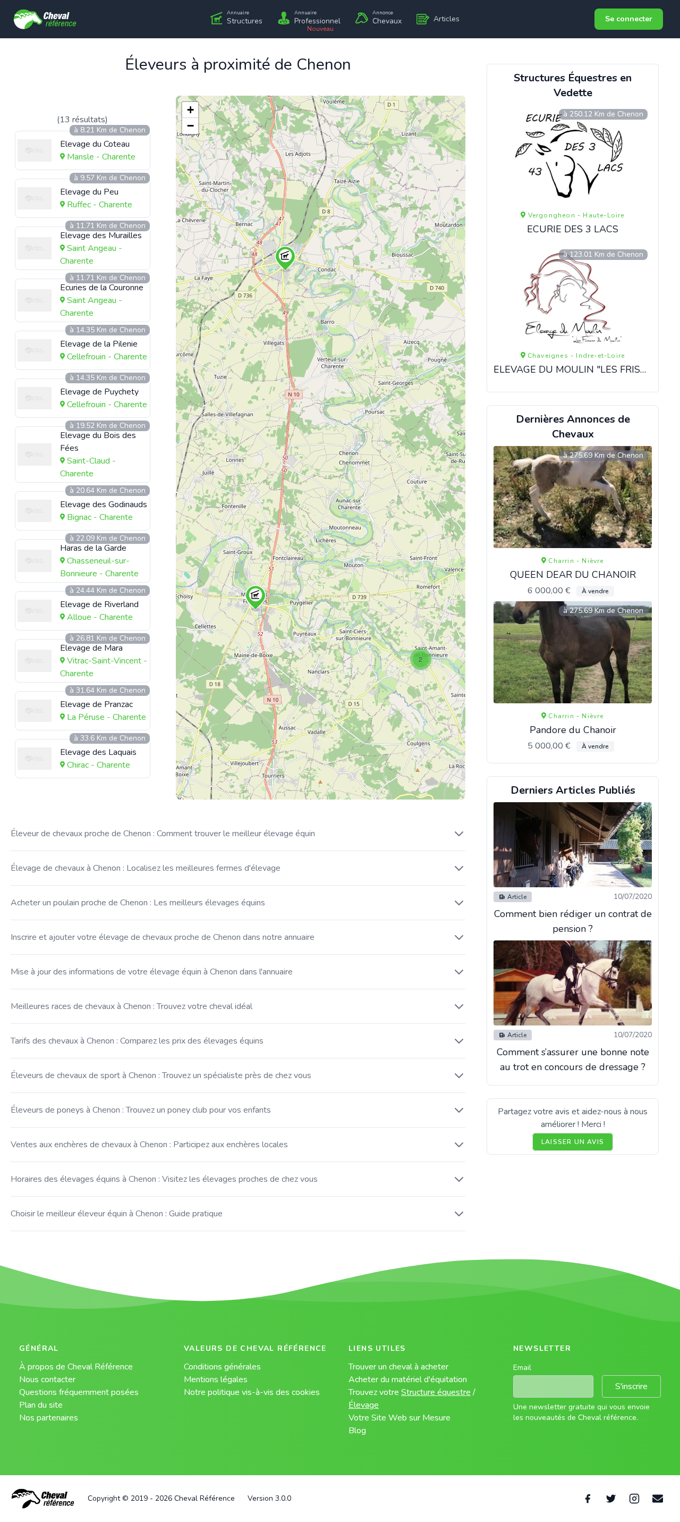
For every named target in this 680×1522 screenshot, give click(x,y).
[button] (285, 259)
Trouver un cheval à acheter (398, 1367)
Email (522, 1368)
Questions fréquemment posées (79, 1392)
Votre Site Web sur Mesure (399, 1418)
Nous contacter (47, 1379)
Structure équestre (436, 1392)
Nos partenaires (48, 1418)
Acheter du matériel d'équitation (407, 1379)
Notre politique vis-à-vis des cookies (252, 1392)
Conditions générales (222, 1367)
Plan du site (41, 1405)
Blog (357, 1430)
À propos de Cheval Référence (76, 1367)
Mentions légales (216, 1379)
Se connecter (628, 19)
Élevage (363, 1405)
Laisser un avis (572, 1142)
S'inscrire (631, 1386)
